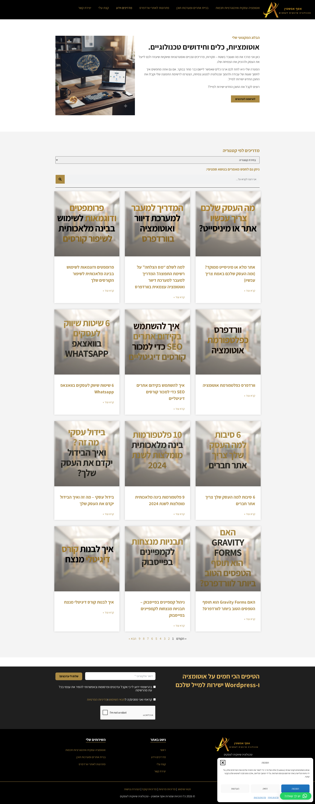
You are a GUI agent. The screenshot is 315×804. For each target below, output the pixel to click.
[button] (223, 762)
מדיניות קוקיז (273, 797)
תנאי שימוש (184, 789)
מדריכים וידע (124, 8)
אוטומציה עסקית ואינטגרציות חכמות (238, 8)
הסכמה (295, 788)
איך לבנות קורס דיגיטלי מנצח (89, 602)
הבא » (132, 638)
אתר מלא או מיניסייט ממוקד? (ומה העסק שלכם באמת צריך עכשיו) (230, 273)
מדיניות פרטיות (260, 797)
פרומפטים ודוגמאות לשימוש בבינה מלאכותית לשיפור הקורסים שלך (90, 273)
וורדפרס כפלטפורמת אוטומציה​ (229, 385)
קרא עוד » (249, 290)
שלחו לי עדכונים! (68, 676)
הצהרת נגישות (132, 789)
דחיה (265, 788)
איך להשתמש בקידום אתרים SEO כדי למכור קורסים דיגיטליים (161, 391)
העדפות (235, 788)
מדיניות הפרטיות (97, 699)
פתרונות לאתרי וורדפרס (154, 8)
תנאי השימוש (117, 699)
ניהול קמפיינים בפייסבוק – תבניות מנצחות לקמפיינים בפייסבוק (162, 608)
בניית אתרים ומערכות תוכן (192, 8)
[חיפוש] (60, 179)
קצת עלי (103, 8)
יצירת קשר (84, 8)
